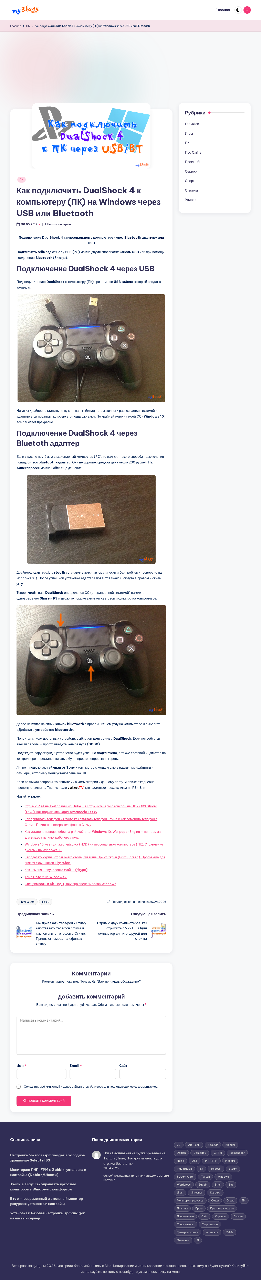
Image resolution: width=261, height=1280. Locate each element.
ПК (21, 179)
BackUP (213, 1144)
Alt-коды (194, 1144)
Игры (189, 133)
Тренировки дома (187, 1232)
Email (76, 1065)
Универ (190, 199)
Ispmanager (237, 1152)
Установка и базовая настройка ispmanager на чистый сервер (47, 1216)
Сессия (238, 1216)
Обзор (215, 1200)
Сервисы (220, 1216)
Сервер (191, 171)
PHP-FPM (211, 1160)
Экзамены (183, 1240)
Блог (218, 1184)
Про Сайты (193, 152)
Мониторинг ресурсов (190, 1200)
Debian (181, 1152)
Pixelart (230, 1160)
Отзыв (230, 1200)
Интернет (196, 1192)
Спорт (190, 180)
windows (223, 1176)
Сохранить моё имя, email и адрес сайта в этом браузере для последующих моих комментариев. (91, 1086)
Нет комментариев (59, 224)
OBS (194, 1160)
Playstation (27, 901)
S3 (201, 1168)
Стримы (191, 190)
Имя (21, 1065)
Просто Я (192, 162)
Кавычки (215, 1192)
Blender (230, 1144)
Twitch (205, 1176)
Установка (212, 1232)
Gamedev (200, 1152)
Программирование (222, 1208)
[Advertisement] (130, 62)
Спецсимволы (185, 1224)
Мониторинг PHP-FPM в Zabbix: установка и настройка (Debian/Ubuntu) (48, 1172)
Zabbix (202, 1184)
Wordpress (184, 1184)
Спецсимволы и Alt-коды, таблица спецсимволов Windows (70, 884)
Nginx (180, 1160)
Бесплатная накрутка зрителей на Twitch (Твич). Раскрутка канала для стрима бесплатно (134, 1158)
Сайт (123, 1065)
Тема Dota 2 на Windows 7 (46, 877)
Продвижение (185, 1216)
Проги (45, 901)
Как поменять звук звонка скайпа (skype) (56, 870)
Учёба (229, 1232)
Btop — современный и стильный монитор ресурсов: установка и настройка (46, 1201)
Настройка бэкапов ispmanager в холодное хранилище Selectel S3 (47, 1158)
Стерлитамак (210, 1224)
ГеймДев (192, 124)
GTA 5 (218, 1152)
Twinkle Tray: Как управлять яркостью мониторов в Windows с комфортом (43, 1187)
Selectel (216, 1168)
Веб (231, 1184)
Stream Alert (185, 1176)
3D (178, 1144)
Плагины (182, 1208)
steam (233, 1168)
